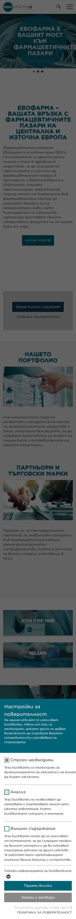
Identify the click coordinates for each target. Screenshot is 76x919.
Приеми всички (38, 886)
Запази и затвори (38, 897)
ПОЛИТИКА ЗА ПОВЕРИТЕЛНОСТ (44, 912)
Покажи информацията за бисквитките (38, 871)
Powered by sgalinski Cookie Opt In (43, 907)
